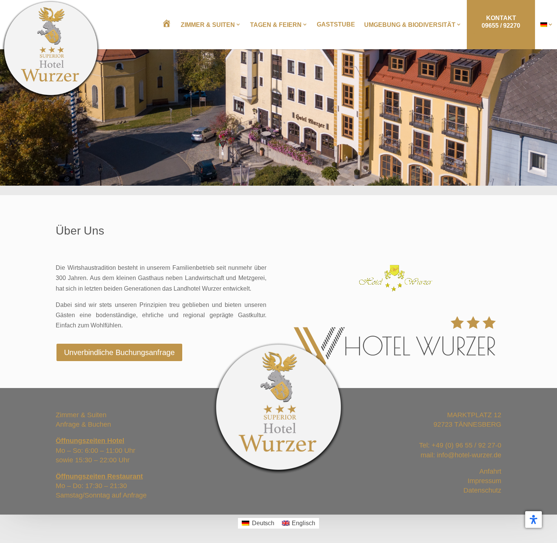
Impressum (484, 481)
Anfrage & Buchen (83, 424)
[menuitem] (547, 24)
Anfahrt (490, 471)
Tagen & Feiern (276, 25)
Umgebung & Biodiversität (409, 25)
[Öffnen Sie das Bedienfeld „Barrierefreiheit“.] (533, 519)
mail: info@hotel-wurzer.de (461, 455)
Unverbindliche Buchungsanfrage (119, 352)
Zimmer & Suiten (208, 25)
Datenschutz (482, 490)
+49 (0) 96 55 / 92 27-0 (466, 445)
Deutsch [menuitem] (263, 523)
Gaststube (336, 24)
